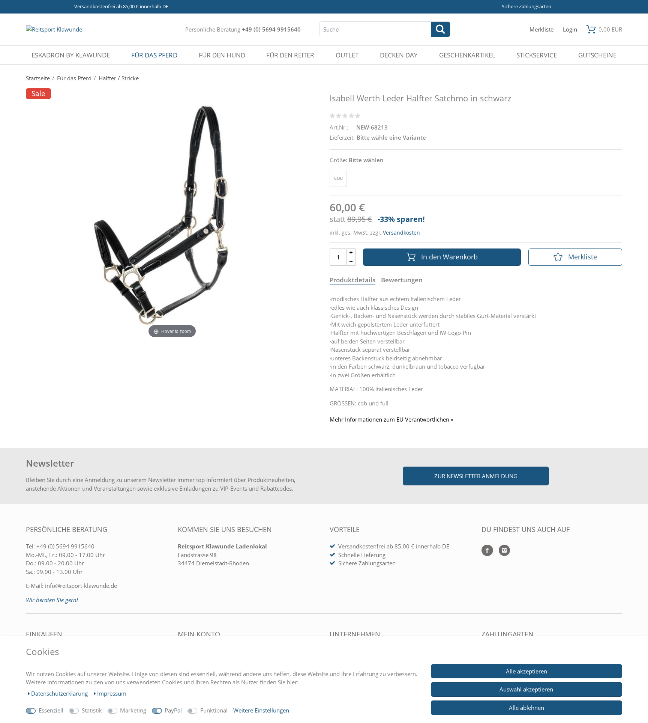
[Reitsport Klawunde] (54, 29)
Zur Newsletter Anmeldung (476, 476)
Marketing (133, 710)
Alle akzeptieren (526, 671)
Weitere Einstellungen (261, 710)
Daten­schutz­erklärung (60, 693)
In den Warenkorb (449, 256)
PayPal (173, 710)
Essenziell (51, 710)
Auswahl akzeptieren (526, 689)
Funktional (214, 710)
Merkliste (582, 256)
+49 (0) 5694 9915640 (271, 29)
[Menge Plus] (351, 253)
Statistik (92, 710)
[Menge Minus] (351, 261)
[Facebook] (487, 551)
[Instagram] (501, 551)
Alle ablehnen (526, 707)
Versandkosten (401, 232)
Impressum (111, 693)
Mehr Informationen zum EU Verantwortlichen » (391, 419)
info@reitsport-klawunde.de (81, 585)
